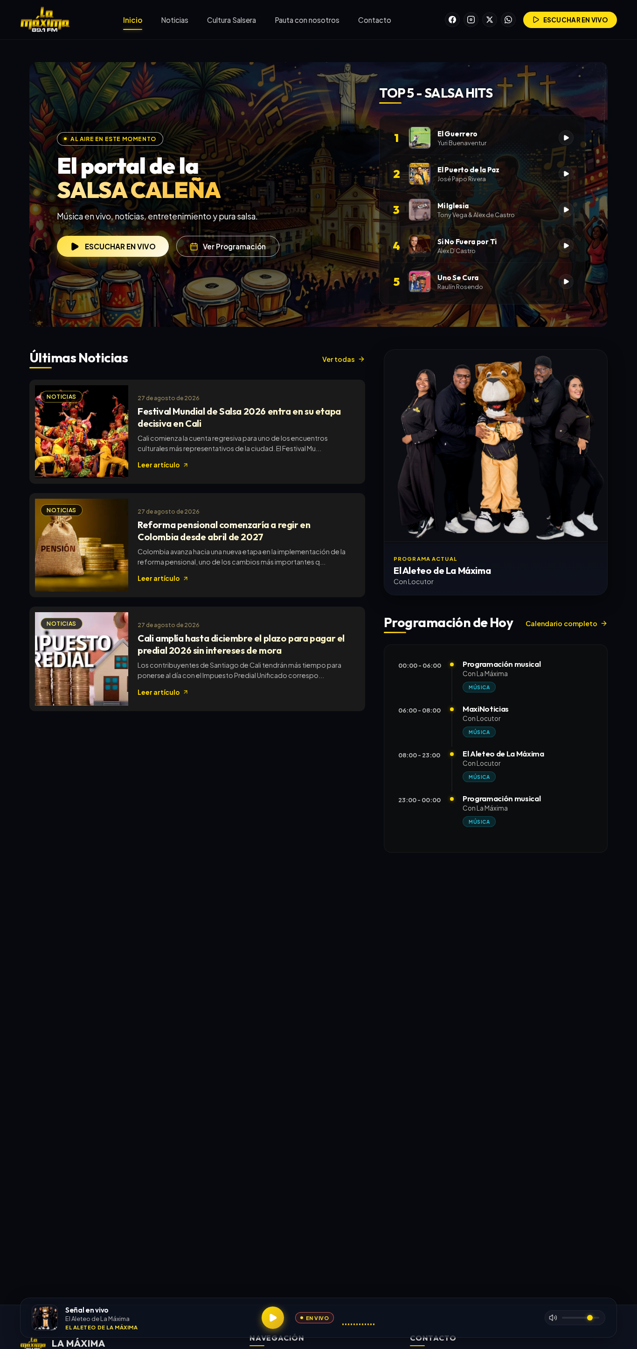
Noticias (174, 19)
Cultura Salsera (231, 19)
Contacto (374, 19)
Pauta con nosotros (307, 19)
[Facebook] (452, 19)
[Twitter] (489, 19)
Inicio (132, 19)
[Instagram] (471, 19)
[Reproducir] (273, 1318)
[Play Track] (566, 137)
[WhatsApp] (508, 19)
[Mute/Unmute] (553, 1318)
